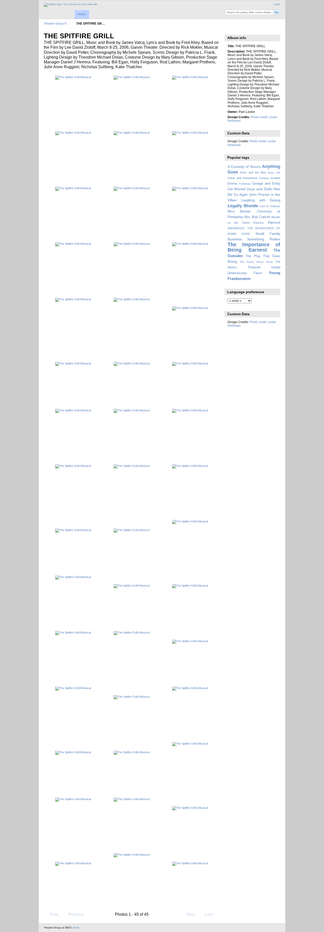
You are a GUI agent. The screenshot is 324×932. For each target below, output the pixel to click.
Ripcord (274, 222)
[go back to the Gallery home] (70, 5)
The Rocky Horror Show (256, 261)
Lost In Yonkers (270, 206)
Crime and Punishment (242, 178)
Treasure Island (264, 267)
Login (277, 4)
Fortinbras (245, 183)
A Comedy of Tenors (244, 167)
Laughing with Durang (260, 200)
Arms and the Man (253, 172)
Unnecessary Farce (245, 273)
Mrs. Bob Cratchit (257, 217)
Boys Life (274, 172)
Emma (232, 183)
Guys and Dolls (259, 189)
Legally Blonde (243, 205)
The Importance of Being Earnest (254, 247)
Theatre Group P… (57, 23)
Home (81, 14)
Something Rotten (263, 239)
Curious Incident (269, 178)
